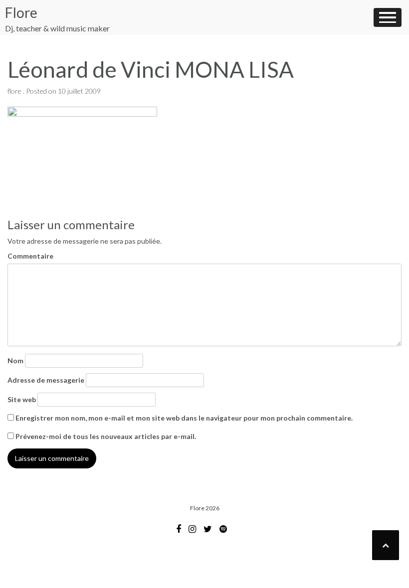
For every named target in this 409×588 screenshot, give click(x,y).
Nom (15, 360)
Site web (21, 399)
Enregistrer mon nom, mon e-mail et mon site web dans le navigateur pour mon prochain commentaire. (184, 418)
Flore (21, 12)
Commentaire (30, 256)
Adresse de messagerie (45, 380)
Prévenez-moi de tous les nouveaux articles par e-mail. (105, 436)
